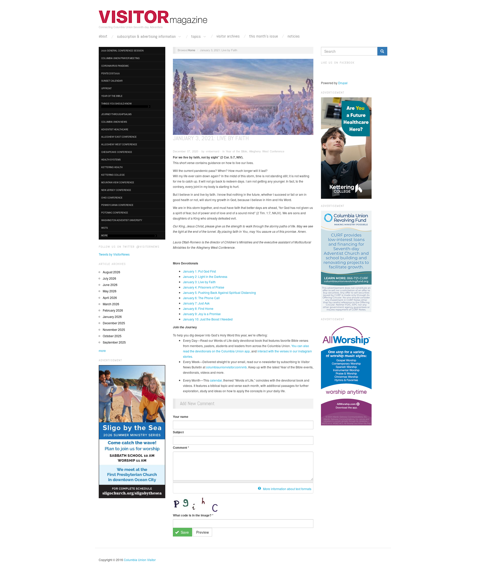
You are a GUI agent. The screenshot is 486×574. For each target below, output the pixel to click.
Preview (202, 532)
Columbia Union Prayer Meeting (120, 58)
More (104, 235)
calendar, (216, 380)
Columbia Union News (114, 121)
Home (191, 50)
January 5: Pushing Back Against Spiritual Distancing (219, 292)
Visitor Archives (228, 36)
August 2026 (111, 272)
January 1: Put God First (199, 271)
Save (184, 532)
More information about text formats (286, 489)
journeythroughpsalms (116, 114)
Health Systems (111, 159)
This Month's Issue (263, 36)
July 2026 (109, 278)
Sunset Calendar (112, 80)
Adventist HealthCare (114, 129)
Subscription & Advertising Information (147, 36)
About (103, 36)
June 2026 (110, 284)
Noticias (294, 36)
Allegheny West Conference (119, 144)
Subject (178, 432)
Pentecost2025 (110, 73)
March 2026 (111, 304)
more (102, 350)
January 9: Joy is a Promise (202, 314)
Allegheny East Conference (119, 136)
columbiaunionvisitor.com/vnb (226, 367)
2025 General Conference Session (122, 50)
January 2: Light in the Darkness (205, 276)
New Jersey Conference (116, 189)
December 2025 (114, 323)
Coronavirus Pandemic (115, 65)
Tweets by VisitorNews (114, 254)
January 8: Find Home (198, 308)
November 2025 (114, 329)
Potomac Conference (114, 212)
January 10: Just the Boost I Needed (208, 319)
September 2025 (114, 342)
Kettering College (113, 174)
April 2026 (110, 297)
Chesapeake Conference (116, 151)
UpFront (106, 88)
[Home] (153, 17)
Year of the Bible (112, 95)
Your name (180, 416)
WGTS (104, 227)
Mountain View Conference (117, 182)
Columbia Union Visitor (140, 560)
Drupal (343, 83)
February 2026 (113, 310)
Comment (181, 447)
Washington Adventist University (121, 220)
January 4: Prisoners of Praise (203, 287)
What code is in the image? (193, 515)
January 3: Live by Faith (199, 282)
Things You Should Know (116, 103)
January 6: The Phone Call (201, 298)
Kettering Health (112, 167)
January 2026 (112, 316)
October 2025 (112, 336)
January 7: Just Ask (196, 303)
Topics (196, 36)
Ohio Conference (112, 197)
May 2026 (109, 291)
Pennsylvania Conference (117, 204)
